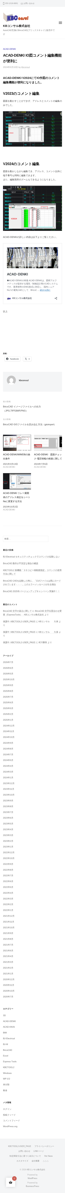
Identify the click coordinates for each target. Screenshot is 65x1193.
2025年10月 (9, 679)
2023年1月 (8, 847)
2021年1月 (8, 974)
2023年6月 (8, 818)
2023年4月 (8, 829)
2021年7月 (8, 945)
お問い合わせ (29, 3)
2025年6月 (8, 702)
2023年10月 (9, 795)
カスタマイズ (22, 1161)
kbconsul (25, 67)
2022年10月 (9, 858)
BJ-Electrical (9, 1038)
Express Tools (9, 1061)
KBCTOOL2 (8, 1067)
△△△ (46, 1161)
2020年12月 (9, 979)
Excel (5, 1056)
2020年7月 (8, 997)
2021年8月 (8, 939)
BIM (5, 1033)
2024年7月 (8, 754)
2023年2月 (8, 841)
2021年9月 (8, 933)
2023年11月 (8, 789)
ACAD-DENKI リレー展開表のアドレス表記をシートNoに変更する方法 (16, 497)
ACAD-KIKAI (9, 1027)
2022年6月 (8, 881)
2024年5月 (8, 760)
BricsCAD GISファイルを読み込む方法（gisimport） (29, 424)
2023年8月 (8, 806)
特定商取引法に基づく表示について (25, 1156)
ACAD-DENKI (9, 49)
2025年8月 (8, 691)
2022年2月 (8, 904)
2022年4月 (8, 893)
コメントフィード (11, 1120)
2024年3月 (8, 772)
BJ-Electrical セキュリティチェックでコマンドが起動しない (31, 557)
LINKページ (39, 1151)
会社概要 (35, 1161)
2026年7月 (8, 662)
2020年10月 (9, 991)
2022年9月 (8, 864)
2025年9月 (8, 685)
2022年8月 (8, 870)
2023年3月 (8, 835)
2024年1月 (8, 777)
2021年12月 (9, 916)
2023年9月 (8, 801)
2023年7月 (8, 812)
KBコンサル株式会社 (16, 25)
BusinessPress (32, 1186)
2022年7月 (8, 875)
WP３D (6, 1079)
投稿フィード (9, 1115)
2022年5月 (8, 887)
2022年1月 (8, 910)
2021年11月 (8, 922)
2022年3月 (8, 899)
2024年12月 (9, 726)
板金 (5, 1090)
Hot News (48, 1156)
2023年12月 (9, 783)
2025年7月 (8, 697)
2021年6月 (8, 950)
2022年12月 (9, 852)
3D (4, 1015)
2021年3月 (8, 962)
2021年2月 (8, 968)
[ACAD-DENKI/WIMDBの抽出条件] (17, 443)
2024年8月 (8, 749)
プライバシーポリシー (44, 1146)
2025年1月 (8, 720)
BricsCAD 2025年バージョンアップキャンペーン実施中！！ (31, 591)
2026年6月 (8, 668)
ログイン (7, 1109)
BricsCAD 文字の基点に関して (17, 611)
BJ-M (5, 1044)
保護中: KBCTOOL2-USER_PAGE (19, 621)
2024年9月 (8, 743)
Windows (7, 1073)
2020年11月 (8, 985)
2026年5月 (8, 674)
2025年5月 (8, 708)
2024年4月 (8, 766)
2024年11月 (8, 731)
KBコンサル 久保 (48, 632)
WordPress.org (10, 1126)
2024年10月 (9, 737)
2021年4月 (8, 956)
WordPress (32, 1178)
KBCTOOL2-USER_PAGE (19, 1146)
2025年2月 (8, 714)
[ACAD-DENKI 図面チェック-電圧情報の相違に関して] (48, 443)
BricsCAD (7, 1050)
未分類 (6, 1084)
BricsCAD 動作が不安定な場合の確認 (20, 563)
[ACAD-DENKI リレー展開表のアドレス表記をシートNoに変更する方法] (17, 481)
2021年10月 (9, 927)
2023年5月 (8, 824)
